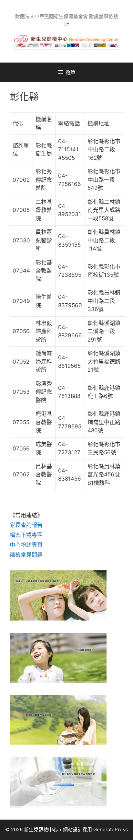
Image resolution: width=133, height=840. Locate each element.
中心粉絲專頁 (26, 545)
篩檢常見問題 (26, 555)
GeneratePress (110, 829)
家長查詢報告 (26, 525)
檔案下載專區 (26, 535)
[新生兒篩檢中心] (66, 41)
